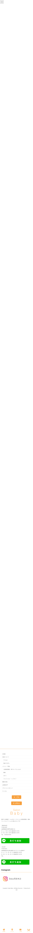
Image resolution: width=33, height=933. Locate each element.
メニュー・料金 (6, 766)
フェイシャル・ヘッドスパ (9, 778)
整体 (4, 772)
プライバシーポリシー (7, 788)
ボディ (5, 775)
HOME (4, 754)
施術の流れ (5, 781)
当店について (5, 757)
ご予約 (20, 931)
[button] (16, 797)
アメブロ (4, 791)
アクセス (5, 760)
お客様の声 (5, 785)
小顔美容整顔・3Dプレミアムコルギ (12, 769)
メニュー (28, 931)
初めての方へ (6, 763)
